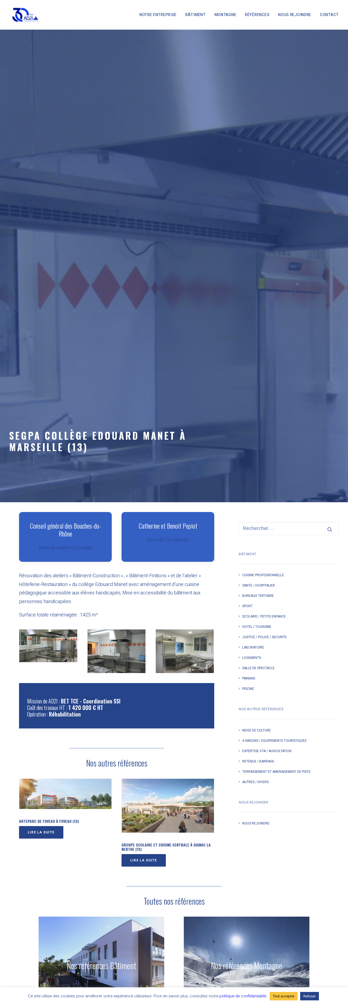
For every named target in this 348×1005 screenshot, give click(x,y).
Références (257, 15)
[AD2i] (25, 14)
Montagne (226, 15)
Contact (329, 15)
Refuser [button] (309, 996)
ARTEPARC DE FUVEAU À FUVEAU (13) (49, 821)
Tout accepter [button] (283, 996)
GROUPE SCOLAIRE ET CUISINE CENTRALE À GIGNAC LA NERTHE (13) (166, 847)
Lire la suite (41, 832)
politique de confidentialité (242, 996)
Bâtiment (195, 15)
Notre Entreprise (158, 15)
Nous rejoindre (294, 15)
